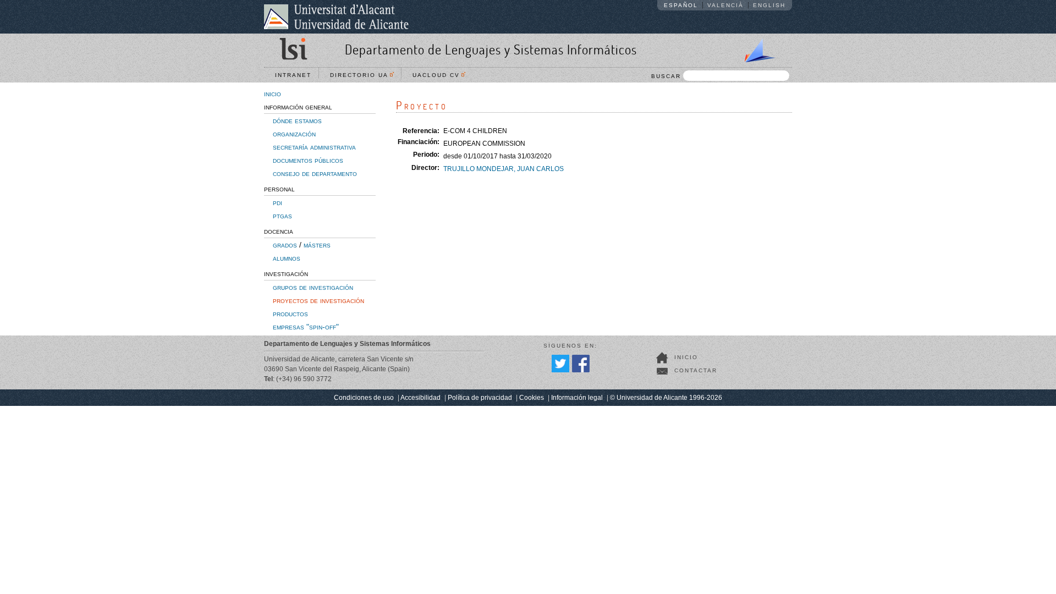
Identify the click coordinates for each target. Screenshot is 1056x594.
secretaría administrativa (314, 146)
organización (294, 133)
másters (317, 244)
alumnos (286, 258)
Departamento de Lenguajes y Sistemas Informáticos (491, 49)
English (769, 5)
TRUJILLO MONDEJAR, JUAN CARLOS (503, 169)
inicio (272, 93)
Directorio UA (362, 75)
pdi (277, 202)
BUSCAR (666, 76)
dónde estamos (297, 120)
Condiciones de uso (364, 398)
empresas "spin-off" (306, 326)
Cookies (531, 398)
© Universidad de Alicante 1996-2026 (666, 398)
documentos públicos (308, 160)
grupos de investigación (313, 287)
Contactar (695, 370)
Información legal (577, 398)
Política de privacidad (480, 398)
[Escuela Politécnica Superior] (755, 48)
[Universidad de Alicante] (336, 16)
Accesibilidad (420, 398)
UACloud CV (439, 75)
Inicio (686, 357)
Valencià (725, 5)
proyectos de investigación (318, 300)
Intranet (293, 75)
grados (285, 244)
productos (290, 313)
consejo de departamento (315, 173)
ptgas (282, 215)
